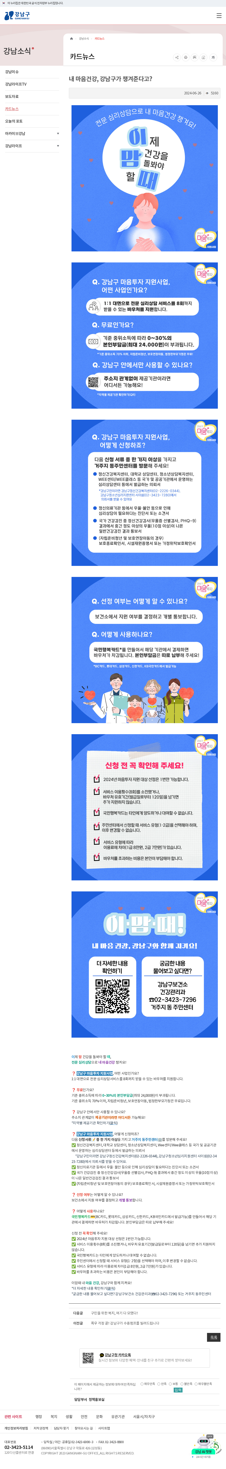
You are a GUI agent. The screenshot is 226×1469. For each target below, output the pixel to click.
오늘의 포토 (14, 121)
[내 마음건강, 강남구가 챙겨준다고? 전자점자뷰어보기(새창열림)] (195, 57)
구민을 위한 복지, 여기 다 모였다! (114, 1313)
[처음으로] (71, 39)
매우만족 (149, 1384)
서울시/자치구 (144, 1416)
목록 (213, 1337)
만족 (164, 1384)
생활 (69, 1416)
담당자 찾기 (61, 1428)
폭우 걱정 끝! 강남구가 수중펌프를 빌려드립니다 (125, 1323)
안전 (84, 1416)
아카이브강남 (15, 133)
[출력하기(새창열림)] (186, 57)
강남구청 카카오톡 (118, 1355)
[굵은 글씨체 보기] (213, 57)
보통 (175, 1384)
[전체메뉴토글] (219, 15)
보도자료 (12, 96)
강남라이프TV (15, 84)
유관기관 (118, 1416)
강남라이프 (13, 146)
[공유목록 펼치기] (177, 57)
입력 (178, 1390)
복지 (54, 1416)
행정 (38, 1416)
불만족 (188, 1384)
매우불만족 (205, 1384)
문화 (99, 1416)
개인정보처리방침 (16, 1428)
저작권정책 (41, 1428)
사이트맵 (104, 1428)
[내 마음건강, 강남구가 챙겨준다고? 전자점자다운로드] (203, 57)
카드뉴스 (12, 109)
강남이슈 (12, 71)
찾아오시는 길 (84, 1428)
